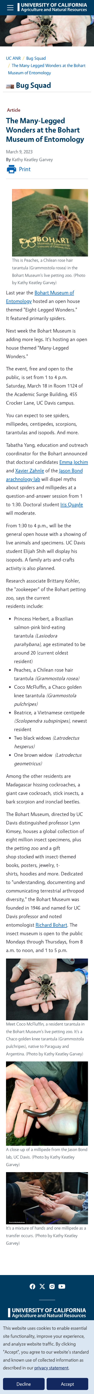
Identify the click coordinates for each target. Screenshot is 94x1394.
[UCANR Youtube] (61, 1287)
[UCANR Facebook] (32, 1287)
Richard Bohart (51, 925)
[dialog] (47, 1357)
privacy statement (51, 1368)
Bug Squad (36, 58)
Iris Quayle (71, 504)
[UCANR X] (42, 1287)
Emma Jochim (73, 462)
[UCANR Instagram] (52, 1287)
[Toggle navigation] (10, 7)
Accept (67, 1384)
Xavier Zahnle (29, 470)
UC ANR (13, 58)
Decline (24, 1384)
